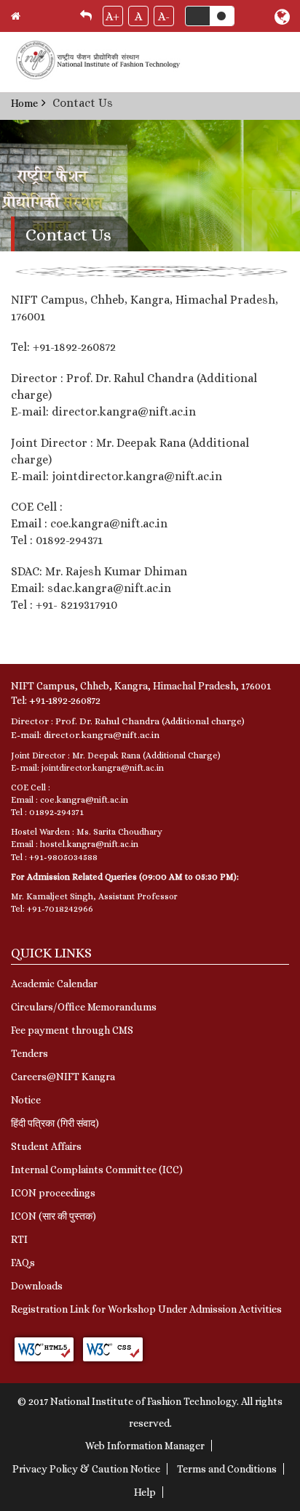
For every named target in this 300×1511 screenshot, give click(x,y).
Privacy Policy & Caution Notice (86, 1469)
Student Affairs (46, 1146)
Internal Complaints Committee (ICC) (97, 1169)
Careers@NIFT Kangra (63, 1076)
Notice (26, 1100)
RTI (19, 1239)
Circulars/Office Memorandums (84, 1007)
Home (24, 103)
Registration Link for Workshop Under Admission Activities (146, 1309)
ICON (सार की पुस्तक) (53, 1216)
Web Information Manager (145, 1445)
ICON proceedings (53, 1193)
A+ (112, 16)
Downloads (37, 1286)
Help (145, 1492)
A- (164, 16)
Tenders (29, 1053)
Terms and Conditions (227, 1469)
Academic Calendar (54, 983)
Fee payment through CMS (72, 1030)
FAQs (23, 1262)
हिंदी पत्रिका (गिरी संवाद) (55, 1123)
